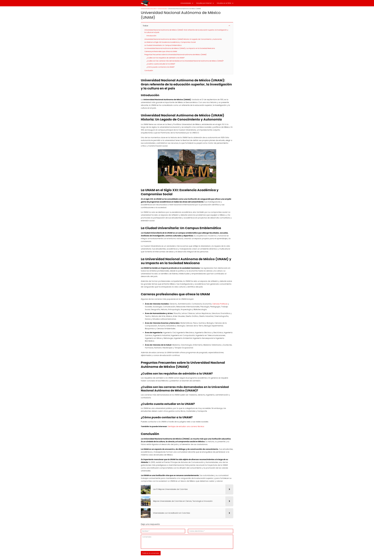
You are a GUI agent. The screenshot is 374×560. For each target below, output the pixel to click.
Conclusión (148, 70)
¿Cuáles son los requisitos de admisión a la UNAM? (166, 58)
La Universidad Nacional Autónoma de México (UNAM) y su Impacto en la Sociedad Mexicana (179, 48)
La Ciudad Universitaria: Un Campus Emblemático (163, 45)
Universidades (185, 3)
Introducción (151, 36)
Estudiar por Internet (204, 3)
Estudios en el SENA (224, 3)
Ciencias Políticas (219, 304)
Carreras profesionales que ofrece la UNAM (160, 51)
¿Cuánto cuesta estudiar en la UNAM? (161, 64)
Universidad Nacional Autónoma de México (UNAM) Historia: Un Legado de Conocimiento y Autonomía (183, 39)
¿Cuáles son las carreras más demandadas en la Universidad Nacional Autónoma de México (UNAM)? (185, 61)
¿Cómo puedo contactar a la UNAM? (161, 67)
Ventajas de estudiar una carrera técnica (186, 426)
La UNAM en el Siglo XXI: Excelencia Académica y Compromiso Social (170, 42)
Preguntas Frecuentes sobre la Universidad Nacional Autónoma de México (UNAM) (175, 54)
